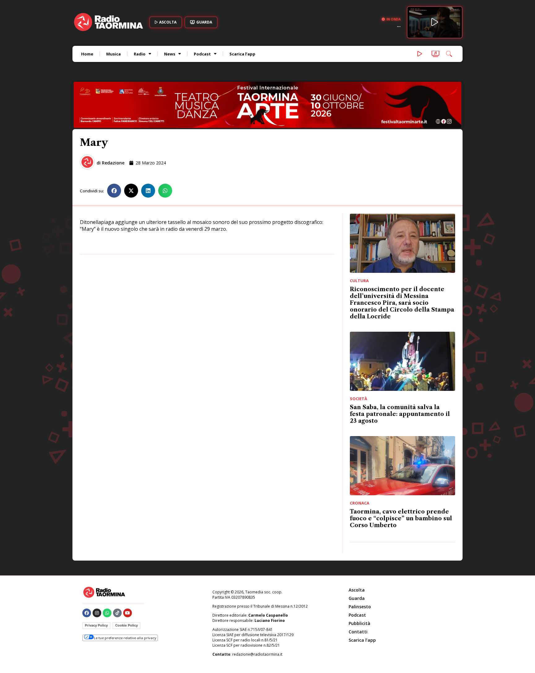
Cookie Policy (126, 625)
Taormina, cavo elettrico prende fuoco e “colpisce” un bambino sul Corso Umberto (401, 518)
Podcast (202, 54)
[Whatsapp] (107, 613)
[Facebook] (86, 613)
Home (87, 54)
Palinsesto (360, 607)
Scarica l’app (242, 54)
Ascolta (357, 590)
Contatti (358, 632)
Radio (140, 54)
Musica (113, 54)
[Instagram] (97, 613)
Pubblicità (359, 623)
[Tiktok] (117, 613)
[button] (114, 191)
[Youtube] (127, 613)
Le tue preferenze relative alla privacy (125, 638)
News (169, 54)
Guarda (357, 598)
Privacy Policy (96, 625)
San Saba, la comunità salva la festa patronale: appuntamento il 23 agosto (400, 414)
